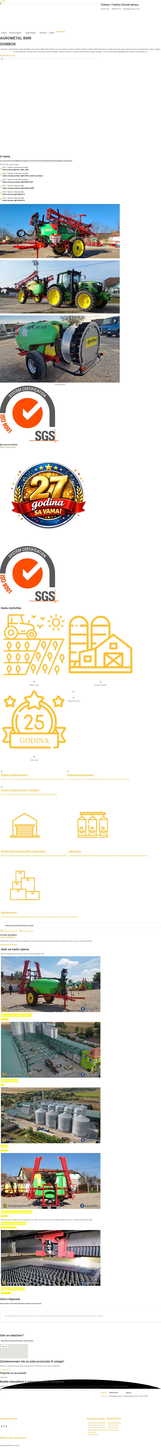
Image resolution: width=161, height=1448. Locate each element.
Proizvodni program (15, 33)
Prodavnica (43, 33)
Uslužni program (30, 33)
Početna (3, 33)
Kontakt (51, 33)
